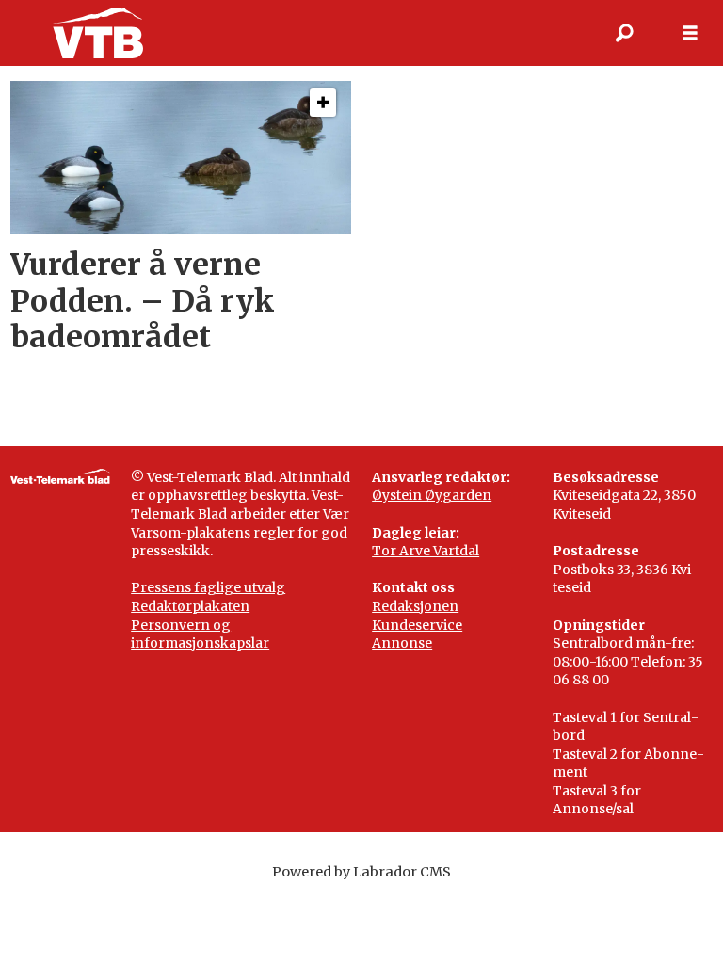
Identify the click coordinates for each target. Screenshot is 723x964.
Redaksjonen (415, 606)
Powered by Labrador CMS (361, 871)
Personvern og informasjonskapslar (200, 634)
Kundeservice (417, 625)
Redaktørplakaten (190, 606)
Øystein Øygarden (431, 495)
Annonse (402, 643)
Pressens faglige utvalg (208, 587)
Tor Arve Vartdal (425, 550)
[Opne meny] (690, 33)
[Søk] (624, 33)
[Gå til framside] (97, 33)
